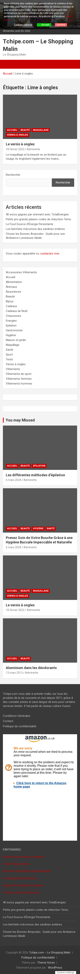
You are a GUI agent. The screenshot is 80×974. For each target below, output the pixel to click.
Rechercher (13, 174)
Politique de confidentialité (19, 726)
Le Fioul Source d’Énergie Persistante (29, 224)
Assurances (13, 291)
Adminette (33, 149)
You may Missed (20, 420)
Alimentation (14, 282)
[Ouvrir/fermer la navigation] (8, 64)
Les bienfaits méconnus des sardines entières (35, 229)
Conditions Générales (16, 716)
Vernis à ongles (17, 135)
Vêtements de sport (18, 374)
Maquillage (41, 130)
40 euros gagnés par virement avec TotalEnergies (37, 214)
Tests (9, 359)
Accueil (12, 130)
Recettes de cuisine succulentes (23, 856)
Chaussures (13, 316)
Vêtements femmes (19, 378)
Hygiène (11, 335)
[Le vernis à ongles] (40, 116)
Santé (9, 349)
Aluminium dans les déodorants (31, 668)
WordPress (55, 967)
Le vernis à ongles (20, 144)
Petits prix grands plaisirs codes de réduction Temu (38, 219)
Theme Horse (46, 962)
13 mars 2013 (14, 672)
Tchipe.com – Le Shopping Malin (49, 952)
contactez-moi (49, 253)
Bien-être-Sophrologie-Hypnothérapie (27, 871)
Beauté (25, 130)
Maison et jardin (16, 340)
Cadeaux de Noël (16, 311)
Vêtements (13, 369)
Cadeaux (11, 306)
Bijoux (9, 301)
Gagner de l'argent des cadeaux (23, 885)
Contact (8, 721)
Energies (11, 320)
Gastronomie (14, 330)
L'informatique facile (16, 864)
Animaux (11, 287)
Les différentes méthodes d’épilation (35, 475)
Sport (9, 354)
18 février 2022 (15, 149)
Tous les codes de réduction (21, 892)
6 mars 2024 (13, 479)
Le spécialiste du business (20, 878)
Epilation (11, 325)
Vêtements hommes (19, 383)
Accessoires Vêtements (21, 272)
